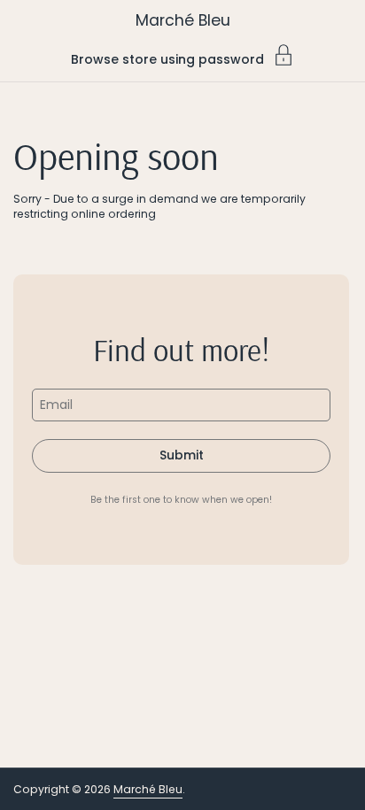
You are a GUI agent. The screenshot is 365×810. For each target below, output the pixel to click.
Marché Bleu (183, 20)
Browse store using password (167, 58)
